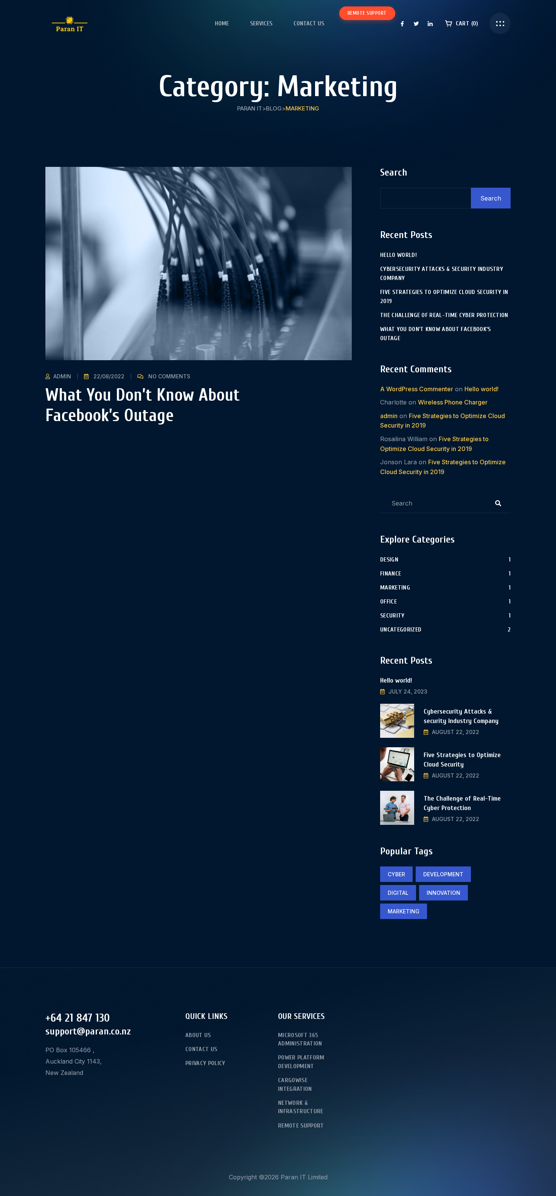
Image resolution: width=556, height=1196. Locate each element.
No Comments (169, 376)
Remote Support (367, 13)
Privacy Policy (205, 1063)
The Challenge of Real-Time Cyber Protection (444, 315)
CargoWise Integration (295, 1084)
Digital (398, 893)
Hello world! (398, 255)
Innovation (443, 893)
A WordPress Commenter (416, 389)
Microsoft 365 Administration (300, 1039)
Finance (390, 573)
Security (392, 615)
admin (62, 376)
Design (389, 559)
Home (222, 23)
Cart (466, 23)
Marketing (395, 587)
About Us (198, 1035)
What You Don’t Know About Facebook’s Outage (142, 405)
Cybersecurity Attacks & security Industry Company (441, 274)
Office (388, 601)
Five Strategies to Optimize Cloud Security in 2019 (444, 297)
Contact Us (309, 23)
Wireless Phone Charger (453, 402)
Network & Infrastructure (300, 1107)
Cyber (396, 874)
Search (393, 172)
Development (443, 874)
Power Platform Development (301, 1061)
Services (261, 23)
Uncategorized (400, 629)
